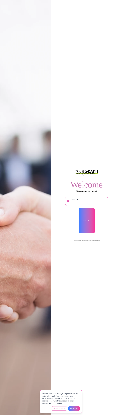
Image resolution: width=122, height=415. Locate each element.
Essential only (59, 408)
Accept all (74, 408)
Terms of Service (96, 240)
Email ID (74, 199)
